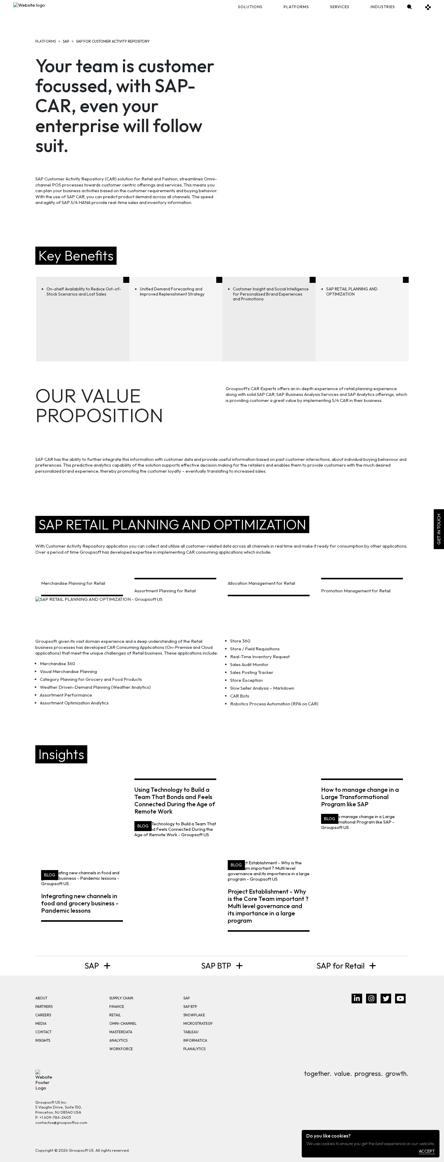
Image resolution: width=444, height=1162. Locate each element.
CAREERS (43, 1015)
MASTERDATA (120, 1032)
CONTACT (43, 1032)
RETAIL (115, 1015)
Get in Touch (439, 529)
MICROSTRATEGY (198, 1023)
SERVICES (339, 6)
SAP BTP (217, 966)
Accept (427, 1151)
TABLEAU (190, 1032)
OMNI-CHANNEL (123, 1023)
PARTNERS (44, 1006)
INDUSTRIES (383, 6)
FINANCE (116, 1006)
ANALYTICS (118, 1040)
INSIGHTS (42, 1040)
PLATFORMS (296, 6)
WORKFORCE (121, 1049)
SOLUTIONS (250, 6)
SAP (66, 41)
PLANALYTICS (194, 1049)
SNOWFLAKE (194, 1015)
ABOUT (41, 998)
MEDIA (41, 1023)
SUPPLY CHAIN (121, 998)
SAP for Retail (341, 966)
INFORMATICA (195, 1040)
